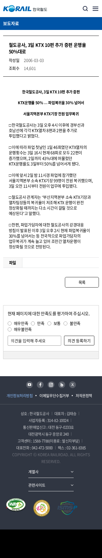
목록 (82, 282)
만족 (40, 323)
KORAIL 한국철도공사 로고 (25, 8)
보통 (57, 323)
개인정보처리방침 (20, 395)
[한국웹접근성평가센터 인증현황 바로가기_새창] (16, 508)
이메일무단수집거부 (54, 395)
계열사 (33, 471)
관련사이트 (36, 485)
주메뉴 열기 (95, 8)
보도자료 (11, 23)
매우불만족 (23, 329)
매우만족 (21, 323)
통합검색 (85, 8)
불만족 (75, 323)
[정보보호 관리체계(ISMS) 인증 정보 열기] (67, 508)
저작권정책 (84, 395)
